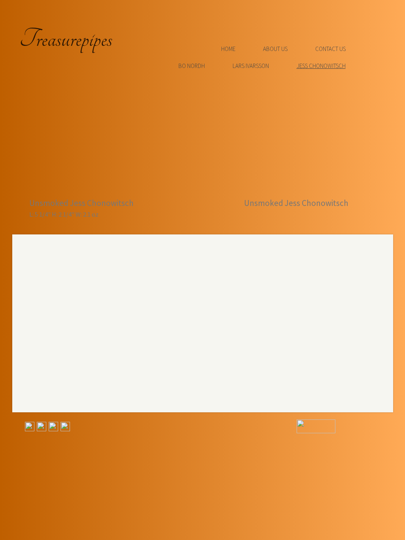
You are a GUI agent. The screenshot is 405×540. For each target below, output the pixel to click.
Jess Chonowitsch (321, 66)
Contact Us (330, 49)
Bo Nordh (191, 66)
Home (228, 49)
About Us (275, 49)
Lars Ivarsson (251, 66)
